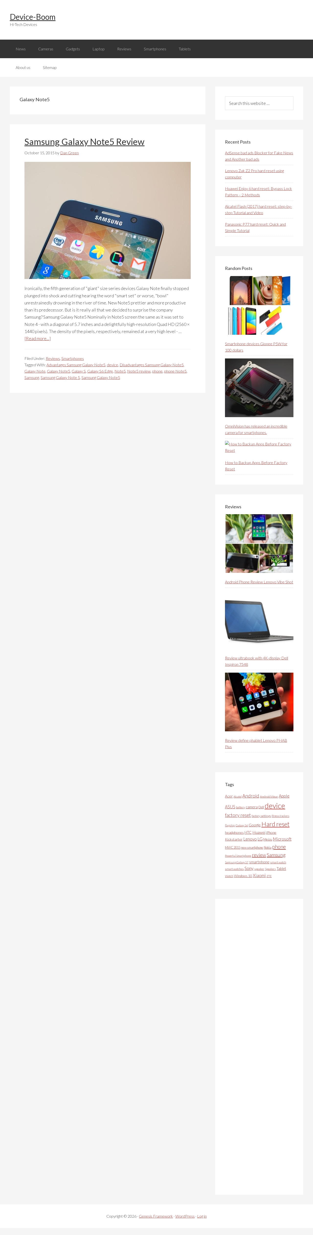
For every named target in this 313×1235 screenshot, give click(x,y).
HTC (248, 832)
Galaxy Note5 (58, 371)
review (259, 855)
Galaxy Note (34, 371)
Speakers (270, 868)
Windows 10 (243, 876)
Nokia (267, 847)
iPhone (271, 832)
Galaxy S (79, 371)
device (112, 364)
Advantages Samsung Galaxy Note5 (75, 364)
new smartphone (252, 847)
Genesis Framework (156, 1216)
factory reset (238, 815)
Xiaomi (259, 875)
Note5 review (139, 371)
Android (250, 796)
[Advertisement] (261, 1046)
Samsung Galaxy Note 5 (60, 377)
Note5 (120, 371)
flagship (230, 825)
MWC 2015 (232, 847)
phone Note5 (175, 371)
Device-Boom (33, 17)
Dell (261, 807)
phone (157, 371)
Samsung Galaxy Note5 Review (84, 141)
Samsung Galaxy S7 (236, 862)
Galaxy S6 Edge (100, 371)
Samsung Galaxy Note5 (100, 377)
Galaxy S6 (241, 825)
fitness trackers (280, 815)
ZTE (269, 876)
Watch (229, 876)
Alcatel (238, 796)
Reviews (53, 358)
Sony (249, 868)
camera (252, 807)
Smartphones (72, 358)
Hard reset (275, 824)
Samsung (31, 377)
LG (260, 839)
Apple (284, 796)
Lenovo (250, 839)
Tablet (281, 868)
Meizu (267, 839)
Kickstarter (234, 839)
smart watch (278, 862)
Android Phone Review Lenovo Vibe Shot (259, 581)
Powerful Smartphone (238, 855)
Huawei (258, 832)
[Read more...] (37, 338)
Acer (229, 796)
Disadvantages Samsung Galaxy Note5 (152, 364)
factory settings (261, 816)
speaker (259, 869)
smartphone (259, 861)
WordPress (185, 1216)
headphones (234, 832)
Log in (202, 1216)
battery (240, 807)
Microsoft (282, 839)
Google (255, 825)
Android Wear (269, 796)
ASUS (230, 806)
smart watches (234, 869)
